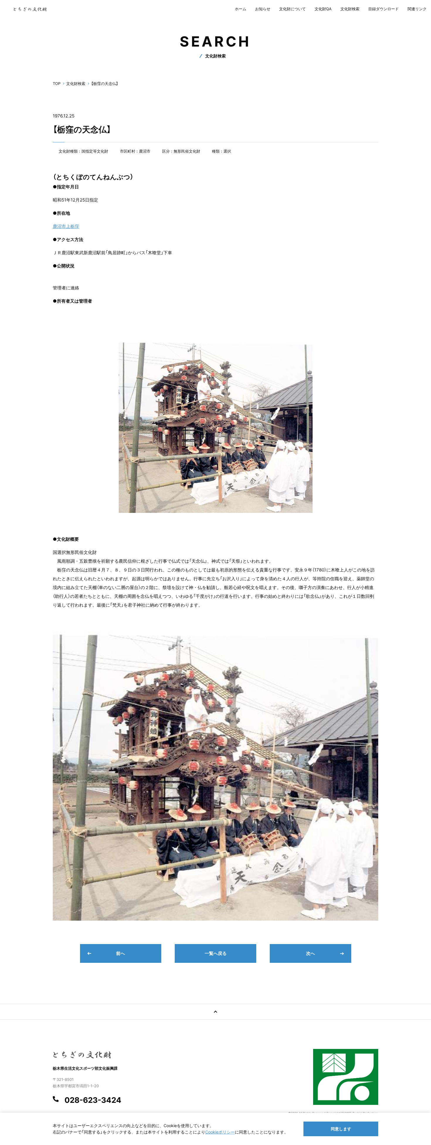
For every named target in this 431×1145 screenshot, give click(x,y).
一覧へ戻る (216, 953)
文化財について (292, 8)
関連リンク (417, 8)
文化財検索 (349, 8)
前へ (120, 953)
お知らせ (262, 8)
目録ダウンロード (383, 8)
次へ (310, 953)
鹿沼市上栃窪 (66, 226)
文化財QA (323, 8)
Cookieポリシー (220, 1131)
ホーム (240, 8)
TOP (56, 83)
